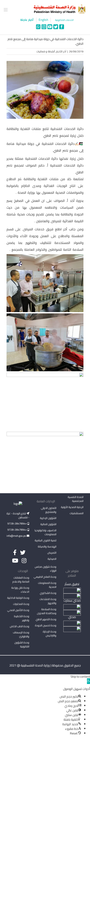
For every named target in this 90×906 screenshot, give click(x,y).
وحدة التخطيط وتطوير (21, 618)
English (43, 20)
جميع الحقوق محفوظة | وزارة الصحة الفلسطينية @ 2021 (45, 665)
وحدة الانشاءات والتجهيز (48, 601)
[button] (88, 681)
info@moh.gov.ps (17, 535)
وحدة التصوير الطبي (46, 619)
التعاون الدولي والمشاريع (48, 509)
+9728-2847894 (17, 523)
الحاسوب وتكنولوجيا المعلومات (45, 532)
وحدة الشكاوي (48, 592)
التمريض (51, 552)
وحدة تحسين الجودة (45, 625)
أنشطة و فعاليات (45, 51)
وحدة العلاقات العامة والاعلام (20, 579)
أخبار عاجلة (27, 19)
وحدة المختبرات (21, 603)
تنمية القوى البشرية (45, 540)
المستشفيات (76, 513)
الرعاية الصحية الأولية (72, 507)
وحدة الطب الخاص (19, 626)
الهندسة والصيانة (47, 546)
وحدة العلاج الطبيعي (45, 576)
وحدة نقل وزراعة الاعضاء (20, 589)
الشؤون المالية (48, 524)
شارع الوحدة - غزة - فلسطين (18, 515)
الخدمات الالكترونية (64, 20)
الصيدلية (52, 558)
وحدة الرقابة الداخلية (18, 597)
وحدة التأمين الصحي (18, 610)
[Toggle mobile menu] (6, 9)
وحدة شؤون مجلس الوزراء (45, 569)
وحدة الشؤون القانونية (21, 644)
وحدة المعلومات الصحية (47, 584)
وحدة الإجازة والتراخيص (49, 633)
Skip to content (80, 676)
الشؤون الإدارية (48, 518)
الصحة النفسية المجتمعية (75, 499)
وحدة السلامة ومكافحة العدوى (46, 611)
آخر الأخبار (61, 51)
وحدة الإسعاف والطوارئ (21, 634)
